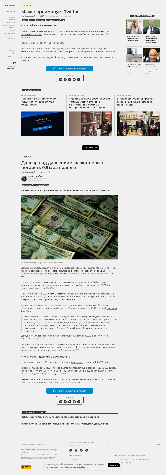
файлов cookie (79, 468)
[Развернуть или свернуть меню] (14, 45)
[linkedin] (86, 450)
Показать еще (90, 148)
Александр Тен (35, 176)
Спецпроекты (10, 56)
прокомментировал (31, 34)
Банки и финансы (9, 25)
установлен (77, 362)
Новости (12, 17)
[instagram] (76, 450)
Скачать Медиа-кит (124, 462)
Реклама (12, 53)
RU (8, 11)
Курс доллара (38, 185)
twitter (25, 20)
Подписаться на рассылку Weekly (83, 442)
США (62, 20)
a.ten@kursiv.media (35, 181)
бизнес (32, 20)
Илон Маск (40, 20)
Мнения (12, 30)
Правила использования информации (131, 455)
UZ (11, 11)
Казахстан (11, 66)
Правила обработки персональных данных (133, 459)
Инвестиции (11, 22)
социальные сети (52, 20)
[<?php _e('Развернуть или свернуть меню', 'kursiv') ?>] (14, 63)
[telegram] (81, 450)
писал (35, 57)
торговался (75, 368)
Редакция (11, 51)
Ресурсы (12, 28)
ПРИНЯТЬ (114, 465)
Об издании (77, 455)
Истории (12, 20)
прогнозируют (38, 271)
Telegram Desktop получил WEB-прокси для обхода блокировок (39, 101)
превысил (112, 308)
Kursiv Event (11, 39)
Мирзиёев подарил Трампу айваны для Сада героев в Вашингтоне (135, 101)
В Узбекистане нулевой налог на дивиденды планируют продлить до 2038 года (64, 424)
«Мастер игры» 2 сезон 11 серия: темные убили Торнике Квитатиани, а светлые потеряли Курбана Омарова (90, 103)
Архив (75, 459)
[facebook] (70, 450)
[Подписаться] (110, 445)
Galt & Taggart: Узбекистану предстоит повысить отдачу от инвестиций (60, 417)
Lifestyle (12, 36)
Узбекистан (11, 69)
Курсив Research (9, 33)
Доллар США (26, 185)
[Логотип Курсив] (10, 5)
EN (14, 11)
